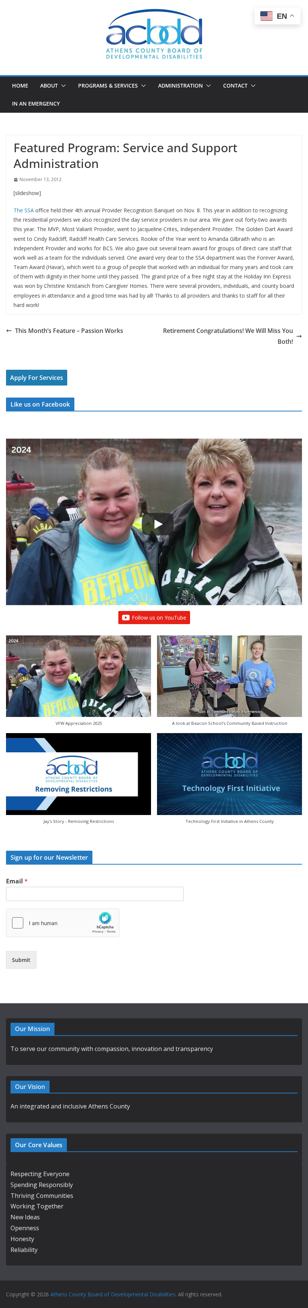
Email (17, 881)
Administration (180, 85)
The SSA (24, 210)
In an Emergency (36, 103)
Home (20, 85)
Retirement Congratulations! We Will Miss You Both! (228, 336)
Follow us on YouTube (159, 617)
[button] (62, 85)
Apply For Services (36, 377)
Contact (235, 85)
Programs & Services (108, 85)
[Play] (157, 524)
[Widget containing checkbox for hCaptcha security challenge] (62, 923)
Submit (21, 959)
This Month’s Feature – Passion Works (69, 331)
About (49, 85)
